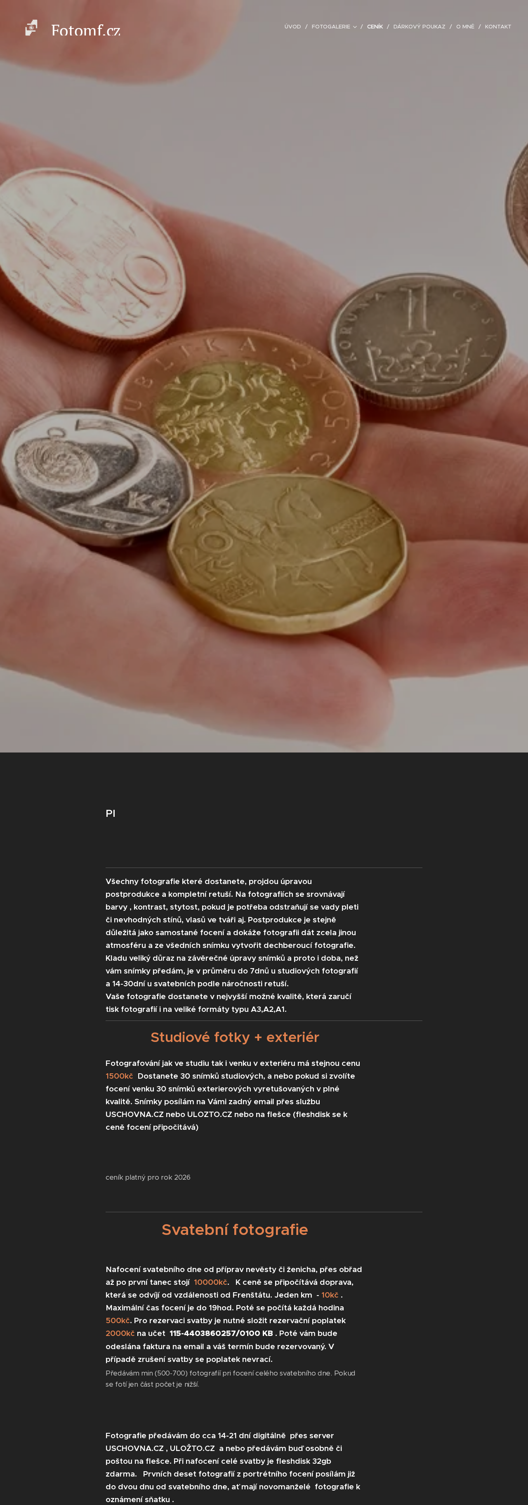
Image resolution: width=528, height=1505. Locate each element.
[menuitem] (295, 26)
